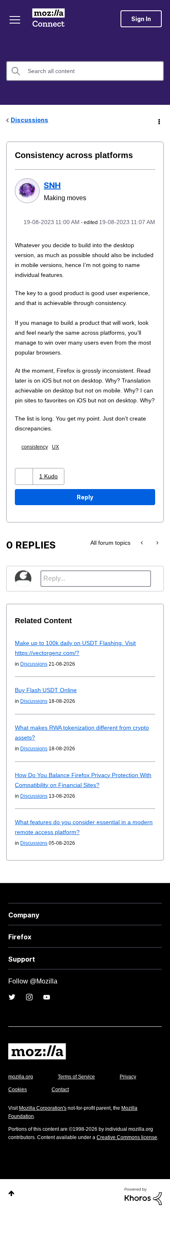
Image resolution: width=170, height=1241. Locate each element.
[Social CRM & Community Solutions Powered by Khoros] (143, 1223)
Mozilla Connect (50, 18)
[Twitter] (12, 1016)
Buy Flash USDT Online (46, 708)
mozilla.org (21, 1095)
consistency (38, 466)
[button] (25, 495)
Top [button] (11, 1220)
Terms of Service (81, 1095)
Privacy (17, 1108)
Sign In (141, 18)
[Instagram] (29, 1016)
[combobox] (85, 71)
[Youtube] (46, 1016)
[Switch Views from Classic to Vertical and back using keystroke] (142, 562)
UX (60, 466)
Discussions (29, 119)
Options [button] (158, 120)
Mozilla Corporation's (46, 1127)
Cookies (61, 1108)
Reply (85, 516)
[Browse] (15, 19)
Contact (106, 1108)
